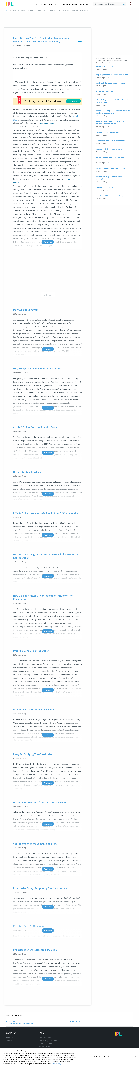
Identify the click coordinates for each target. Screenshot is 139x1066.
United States (10, 1021)
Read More (48, 349)
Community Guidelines (48, 1040)
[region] (69, 1057)
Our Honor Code (45, 1044)
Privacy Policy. (56, 1064)
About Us (10, 1037)
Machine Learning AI (69, 4)
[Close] (135, 1056)
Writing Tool (54, 4)
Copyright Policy (45, 1037)
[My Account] (130, 4)
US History (84, 4)
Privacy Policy (44, 1047)
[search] (124, 4)
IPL (7, 10)
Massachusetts (75, 1021)
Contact (9, 1040)
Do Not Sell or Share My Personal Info (106, 1057)
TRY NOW (73, 101)
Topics (43, 4)
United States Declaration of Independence (20, 1024)
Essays (35, 4)
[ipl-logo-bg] (10, 3)
